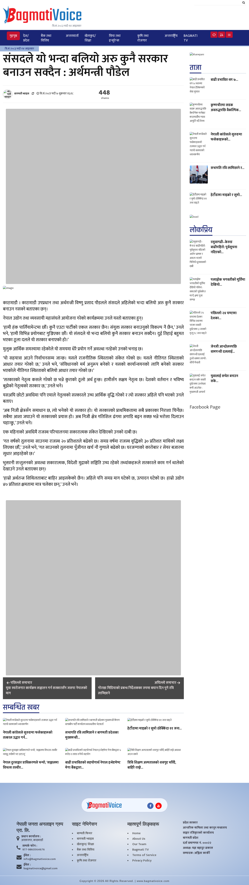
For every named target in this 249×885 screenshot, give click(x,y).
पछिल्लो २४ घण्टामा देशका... (224, 315)
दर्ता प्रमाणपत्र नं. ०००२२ (197, 843)
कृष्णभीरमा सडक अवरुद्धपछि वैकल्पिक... (226, 107)
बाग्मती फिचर (84, 833)
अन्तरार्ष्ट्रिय (171, 36)
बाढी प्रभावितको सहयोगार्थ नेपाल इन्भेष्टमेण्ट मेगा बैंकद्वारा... (92, 765)
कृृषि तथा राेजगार (143, 38)
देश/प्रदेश (26, 38)
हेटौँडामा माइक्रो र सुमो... (226, 195)
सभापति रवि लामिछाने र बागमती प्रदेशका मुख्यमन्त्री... (91, 735)
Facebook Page (205, 407)
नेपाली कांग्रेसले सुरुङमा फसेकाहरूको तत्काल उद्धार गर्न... (27, 735)
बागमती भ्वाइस (85, 839)
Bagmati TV (190, 38)
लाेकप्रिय (201, 230)
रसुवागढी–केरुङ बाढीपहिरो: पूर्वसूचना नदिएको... (224, 247)
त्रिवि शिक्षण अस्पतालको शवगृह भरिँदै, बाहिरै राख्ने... (151, 765)
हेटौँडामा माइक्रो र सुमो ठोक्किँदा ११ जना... (154, 728)
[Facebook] (150, 806)
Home (136, 833)
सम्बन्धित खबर (21, 707)
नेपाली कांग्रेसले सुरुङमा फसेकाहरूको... (226, 137)
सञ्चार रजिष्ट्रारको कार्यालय (198, 832)
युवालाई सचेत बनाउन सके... (224, 378)
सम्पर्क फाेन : (29, 845)
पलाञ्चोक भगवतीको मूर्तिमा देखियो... (228, 282)
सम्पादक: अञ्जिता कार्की (196, 853)
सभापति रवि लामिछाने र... (227, 168)
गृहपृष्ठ (13, 36)
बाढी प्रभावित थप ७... (224, 80)
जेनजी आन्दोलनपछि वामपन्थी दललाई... (224, 349)
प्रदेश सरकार (190, 822)
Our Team (139, 844)
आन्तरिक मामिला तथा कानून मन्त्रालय (205, 827)
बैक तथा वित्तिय (46, 38)
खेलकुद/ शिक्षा (90, 38)
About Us (138, 839)
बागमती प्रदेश (190, 837)
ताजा (195, 68)
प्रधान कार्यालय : (31, 836)
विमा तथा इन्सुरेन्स (115, 38)
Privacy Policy (142, 860)
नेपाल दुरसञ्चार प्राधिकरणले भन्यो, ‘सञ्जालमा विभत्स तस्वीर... (31, 765)
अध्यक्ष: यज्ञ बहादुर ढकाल (198, 848)
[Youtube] (158, 806)
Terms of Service (144, 855)
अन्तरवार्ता (72, 36)
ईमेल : (27, 855)
